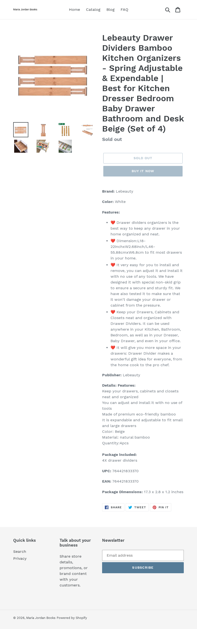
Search (19, 551)
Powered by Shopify (72, 618)
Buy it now (143, 171)
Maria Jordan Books (40, 618)
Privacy (20, 558)
